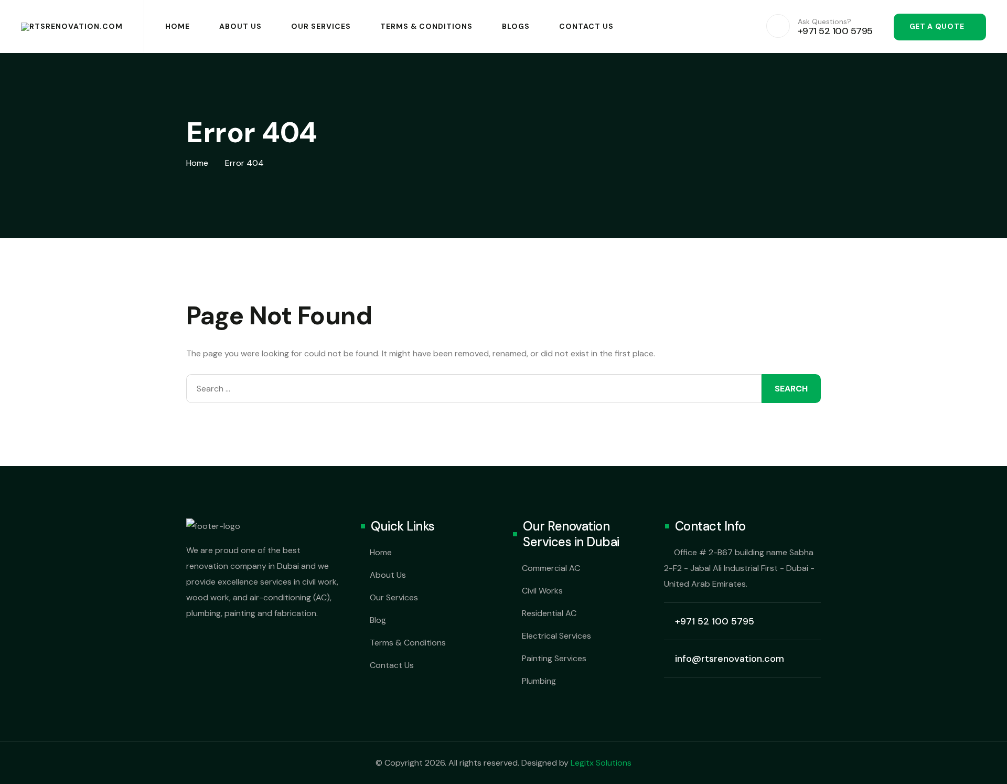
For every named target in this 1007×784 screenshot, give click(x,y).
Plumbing (539, 680)
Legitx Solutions (601, 762)
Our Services (321, 26)
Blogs (516, 26)
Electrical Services (556, 635)
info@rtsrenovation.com (729, 658)
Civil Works (542, 590)
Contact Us (586, 26)
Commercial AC (551, 568)
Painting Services (554, 658)
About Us (240, 26)
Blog (378, 620)
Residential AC (549, 613)
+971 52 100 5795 (714, 621)
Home (177, 26)
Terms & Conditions (426, 26)
